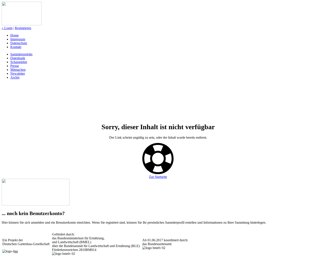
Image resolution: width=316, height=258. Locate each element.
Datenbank (17, 58)
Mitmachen (18, 69)
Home (14, 35)
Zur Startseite (158, 177)
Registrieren (23, 28)
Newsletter (17, 73)
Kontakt (15, 47)
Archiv (15, 77)
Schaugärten (18, 62)
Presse (14, 66)
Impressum (17, 39)
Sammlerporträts (21, 54)
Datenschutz (18, 43)
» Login (7, 28)
